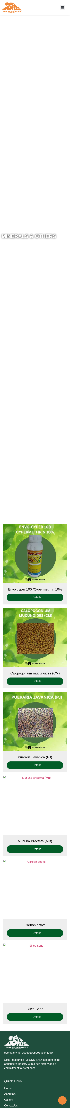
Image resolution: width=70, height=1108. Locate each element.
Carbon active (35, 925)
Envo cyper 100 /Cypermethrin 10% (35, 589)
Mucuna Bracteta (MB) (35, 841)
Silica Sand (35, 1009)
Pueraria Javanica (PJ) (35, 757)
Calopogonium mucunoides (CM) (35, 673)
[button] (62, 7)
